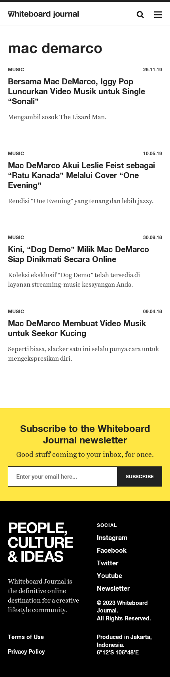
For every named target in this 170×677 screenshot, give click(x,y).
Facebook (112, 550)
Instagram (112, 538)
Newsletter (113, 588)
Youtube (109, 576)
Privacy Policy (26, 651)
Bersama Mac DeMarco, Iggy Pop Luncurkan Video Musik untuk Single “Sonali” (76, 91)
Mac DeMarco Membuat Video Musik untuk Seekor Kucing (77, 328)
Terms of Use (26, 636)
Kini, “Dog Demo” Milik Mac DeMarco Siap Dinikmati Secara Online (78, 254)
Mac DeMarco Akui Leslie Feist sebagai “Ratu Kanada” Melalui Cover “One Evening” (81, 175)
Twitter (107, 563)
